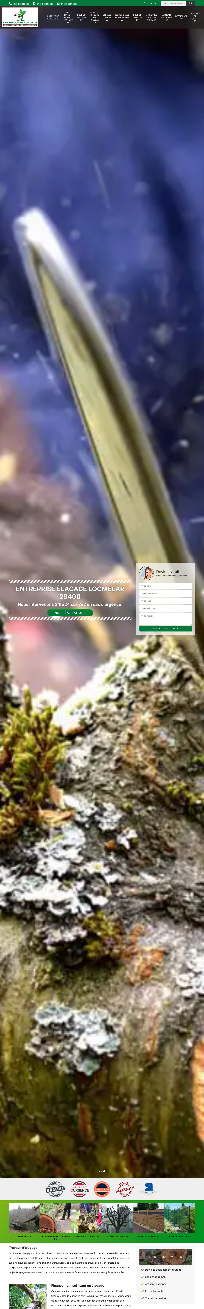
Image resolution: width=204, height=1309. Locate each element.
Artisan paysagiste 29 (166, 17)
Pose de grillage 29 (81, 17)
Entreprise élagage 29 (53, 17)
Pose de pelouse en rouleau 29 (94, 17)
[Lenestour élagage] (20, 17)
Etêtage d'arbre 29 (107, 17)
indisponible (21, 3)
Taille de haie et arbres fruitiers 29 (68, 17)
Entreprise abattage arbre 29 (151, 17)
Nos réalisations (70, 612)
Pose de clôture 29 (137, 17)
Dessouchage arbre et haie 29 (122, 17)
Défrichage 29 (181, 17)
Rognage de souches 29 (195, 17)
